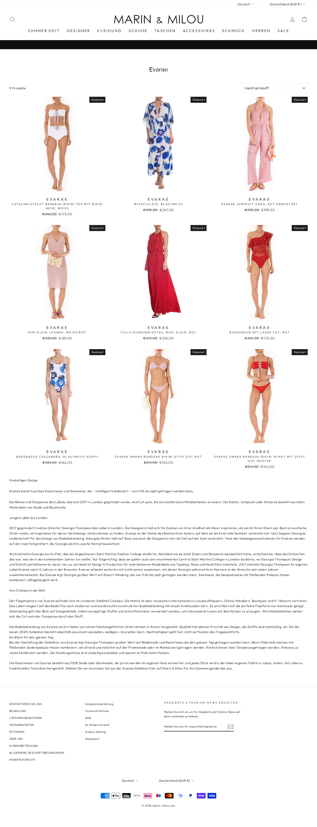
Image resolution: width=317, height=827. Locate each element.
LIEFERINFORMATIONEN (25, 718)
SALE (283, 30)
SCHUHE (138, 30)
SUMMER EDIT (44, 30)
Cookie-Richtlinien (97, 711)
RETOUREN (16, 732)
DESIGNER (79, 30)
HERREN (261, 30)
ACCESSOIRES (199, 30)
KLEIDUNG (109, 30)
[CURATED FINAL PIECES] (158, 44)
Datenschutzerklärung (99, 704)
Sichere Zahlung (95, 732)
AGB (88, 718)
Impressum (92, 738)
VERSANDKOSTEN (21, 725)
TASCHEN (165, 30)
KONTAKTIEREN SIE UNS (25, 704)
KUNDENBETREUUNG (23, 745)
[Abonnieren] (231, 727)
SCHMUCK (233, 30)
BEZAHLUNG (17, 711)
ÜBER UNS (16, 738)
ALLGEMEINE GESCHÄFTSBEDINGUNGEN (36, 752)
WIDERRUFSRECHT (22, 759)
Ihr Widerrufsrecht (97, 725)
